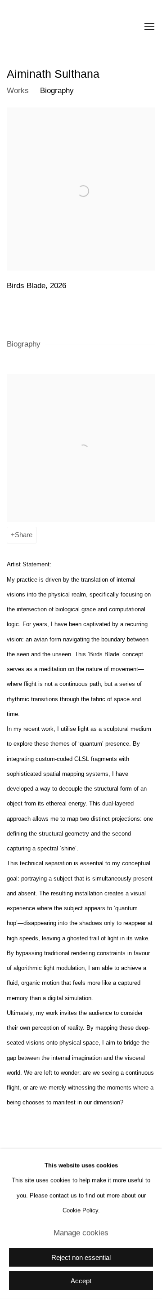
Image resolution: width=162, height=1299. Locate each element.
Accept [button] (81, 1281)
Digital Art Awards (61, 27)
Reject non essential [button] (81, 1257)
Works (18, 90)
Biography (57, 90)
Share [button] (23, 534)
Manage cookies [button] (81, 1232)
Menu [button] (148, 27)
